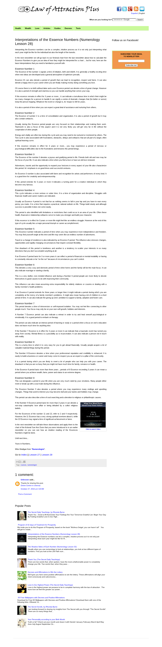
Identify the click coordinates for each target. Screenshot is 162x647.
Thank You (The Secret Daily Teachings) (44, 559)
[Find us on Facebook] (119, 11)
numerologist (32, 465)
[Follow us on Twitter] (124, 11)
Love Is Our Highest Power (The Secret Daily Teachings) (50, 585)
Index (24, 454)
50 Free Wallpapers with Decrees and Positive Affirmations (41, 598)
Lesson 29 (47, 454)
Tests (78, 28)
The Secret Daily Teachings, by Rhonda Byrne (46, 512)
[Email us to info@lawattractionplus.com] (142, 11)
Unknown (25, 480)
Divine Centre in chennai (30, 485)
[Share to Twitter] (22, 461)
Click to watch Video (93, 429)
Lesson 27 (34, 454)
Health (18, 28)
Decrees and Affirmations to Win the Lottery (45, 572)
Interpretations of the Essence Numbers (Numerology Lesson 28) (54, 534)
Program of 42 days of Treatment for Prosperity (37, 525)
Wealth (28, 28)
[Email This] (17, 461)
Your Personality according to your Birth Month (46, 619)
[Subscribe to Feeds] (136, 11)
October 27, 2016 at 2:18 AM (32, 489)
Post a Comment (25, 494)
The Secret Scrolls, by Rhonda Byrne (42, 607)
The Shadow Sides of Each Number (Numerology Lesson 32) (52, 547)
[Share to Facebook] (24, 461)
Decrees (68, 28)
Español (134, 13)
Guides (57, 28)
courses (23, 465)
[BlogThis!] (19, 461)
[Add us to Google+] (130, 11)
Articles (46, 28)
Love (37, 28)
